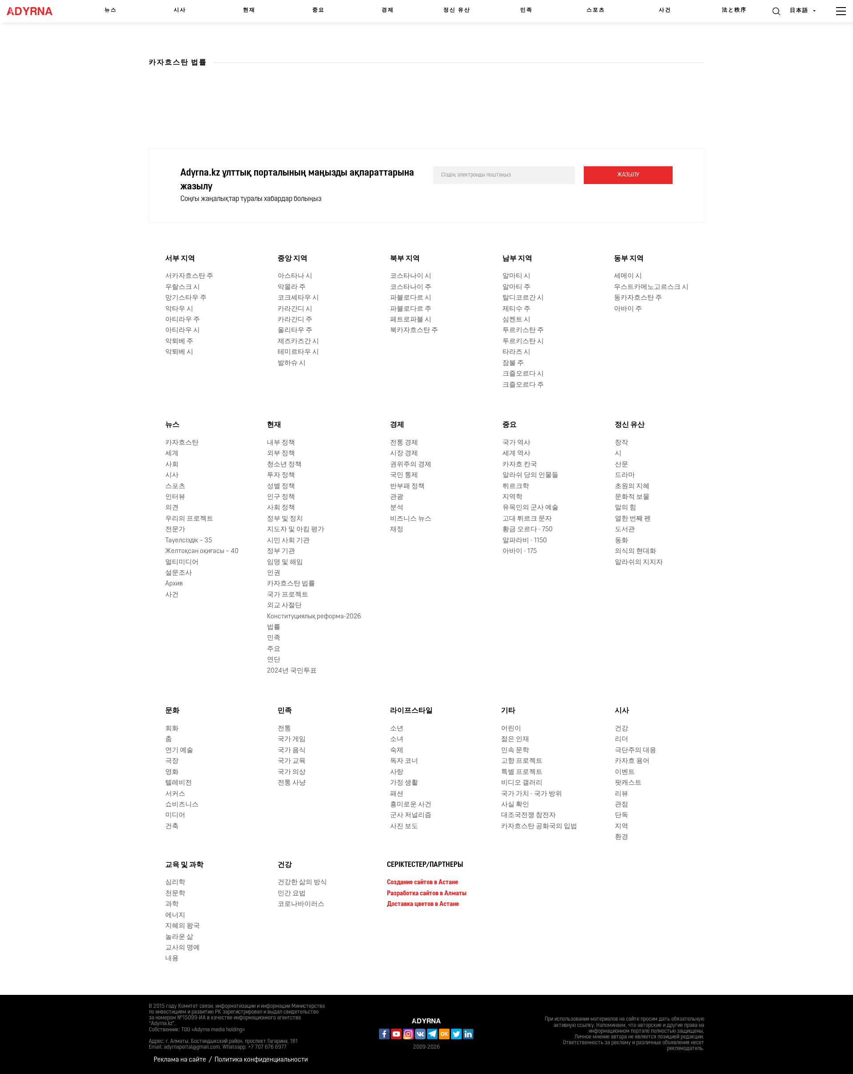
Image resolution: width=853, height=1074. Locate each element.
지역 (621, 826)
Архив (174, 584)
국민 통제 (404, 475)
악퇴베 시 (179, 352)
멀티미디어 (182, 562)
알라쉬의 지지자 (639, 562)
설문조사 (178, 573)
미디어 (175, 815)
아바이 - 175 (519, 551)
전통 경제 (404, 443)
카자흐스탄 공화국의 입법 (539, 826)
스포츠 (595, 10)
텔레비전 (178, 783)
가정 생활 (404, 783)
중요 (318, 10)
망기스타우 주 (186, 298)
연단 (273, 660)
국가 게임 (292, 739)
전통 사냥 (292, 783)
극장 (172, 761)
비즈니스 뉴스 (410, 519)
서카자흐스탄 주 (189, 276)
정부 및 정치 (285, 519)
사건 (665, 10)
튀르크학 (515, 486)
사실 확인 (515, 804)
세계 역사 (516, 453)
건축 (172, 826)
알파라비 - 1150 (524, 540)
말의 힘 (625, 508)
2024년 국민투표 (292, 671)
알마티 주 (516, 287)
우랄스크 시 (182, 287)
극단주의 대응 (635, 750)
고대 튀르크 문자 (527, 519)
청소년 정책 (284, 464)
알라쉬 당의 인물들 (530, 475)
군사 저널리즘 (410, 815)
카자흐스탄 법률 (291, 584)
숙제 (396, 750)
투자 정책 (281, 475)
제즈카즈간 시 (298, 341)
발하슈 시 (292, 363)
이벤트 (625, 772)
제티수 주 (516, 309)
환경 (621, 837)
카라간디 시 (295, 309)
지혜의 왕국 (182, 926)
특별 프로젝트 (521, 772)
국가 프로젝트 (287, 595)
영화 (172, 772)
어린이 (511, 728)
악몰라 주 (292, 287)
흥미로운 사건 (410, 804)
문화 (172, 710)
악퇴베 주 (179, 341)
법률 (273, 627)
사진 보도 (404, 826)
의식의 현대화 (635, 551)
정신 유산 (456, 10)
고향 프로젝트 (521, 761)
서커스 (175, 794)
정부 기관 (281, 551)
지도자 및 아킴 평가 (295, 529)
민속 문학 (515, 750)
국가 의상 (292, 772)
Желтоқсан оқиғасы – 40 (202, 551)
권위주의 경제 (410, 464)
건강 (621, 728)
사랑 (396, 772)
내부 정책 (281, 443)
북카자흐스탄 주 (414, 330)
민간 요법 (292, 893)
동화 (621, 540)
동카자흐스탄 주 (638, 298)
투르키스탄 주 (523, 330)
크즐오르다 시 (523, 374)
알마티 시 (516, 276)
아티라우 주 (182, 320)
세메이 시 (628, 276)
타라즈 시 (516, 352)
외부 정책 (281, 453)
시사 (180, 10)
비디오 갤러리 (521, 783)
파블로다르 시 (410, 298)
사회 (172, 464)
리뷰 (621, 794)
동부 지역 (629, 258)
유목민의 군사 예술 (530, 508)
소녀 (396, 739)
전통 (284, 728)
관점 (621, 804)
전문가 (175, 529)
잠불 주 (513, 363)
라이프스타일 (411, 710)
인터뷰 (175, 497)
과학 (172, 904)
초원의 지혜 (632, 486)
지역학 (512, 497)
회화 (172, 728)
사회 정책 (281, 508)
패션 (396, 794)
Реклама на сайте (180, 1060)
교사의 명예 (182, 948)
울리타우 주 (295, 330)
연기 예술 (179, 750)
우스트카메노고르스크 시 (651, 287)
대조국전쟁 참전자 (528, 815)
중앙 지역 (292, 258)
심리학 (175, 882)
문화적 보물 (632, 497)
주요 (273, 649)
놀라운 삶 (179, 937)
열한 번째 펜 (633, 519)
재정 (396, 529)
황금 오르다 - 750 (527, 529)
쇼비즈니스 (182, 804)
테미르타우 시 (298, 352)
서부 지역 (180, 258)
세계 (172, 453)
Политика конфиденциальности (261, 1060)
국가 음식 (292, 750)
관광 (396, 497)
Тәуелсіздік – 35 (188, 540)
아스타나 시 (295, 276)
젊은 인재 (515, 739)
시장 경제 (404, 453)
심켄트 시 (516, 320)
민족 (526, 10)
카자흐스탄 (182, 443)
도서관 (625, 529)
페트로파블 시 (410, 320)
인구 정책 (281, 497)
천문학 (175, 893)
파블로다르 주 (410, 309)
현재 (249, 10)
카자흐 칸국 (519, 464)
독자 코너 (404, 761)
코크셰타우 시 (298, 298)
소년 (396, 728)
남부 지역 (517, 258)
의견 (172, 508)
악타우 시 (179, 309)
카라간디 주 (295, 320)
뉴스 (110, 10)
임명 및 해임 (285, 562)
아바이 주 (628, 309)
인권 (273, 573)
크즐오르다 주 (523, 385)
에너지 (175, 915)
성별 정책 (281, 486)
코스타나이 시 (410, 276)
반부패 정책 (407, 486)
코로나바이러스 (301, 904)
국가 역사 (516, 443)
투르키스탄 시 (523, 341)
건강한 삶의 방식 (302, 882)
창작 (621, 443)
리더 (621, 739)
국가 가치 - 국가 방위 (531, 794)
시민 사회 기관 (288, 540)
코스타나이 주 (410, 287)
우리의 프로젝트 (189, 519)
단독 (621, 815)
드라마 (625, 475)
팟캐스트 (628, 783)
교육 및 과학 (184, 865)
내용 (172, 958)
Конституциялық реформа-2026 (314, 616)
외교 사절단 (284, 605)
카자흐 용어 (632, 761)
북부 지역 (405, 258)
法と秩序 (734, 10)
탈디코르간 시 (523, 298)
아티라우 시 (182, 330)
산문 (621, 464)
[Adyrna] (34, 11)
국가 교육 (292, 761)
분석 (396, 508)
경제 (388, 10)
